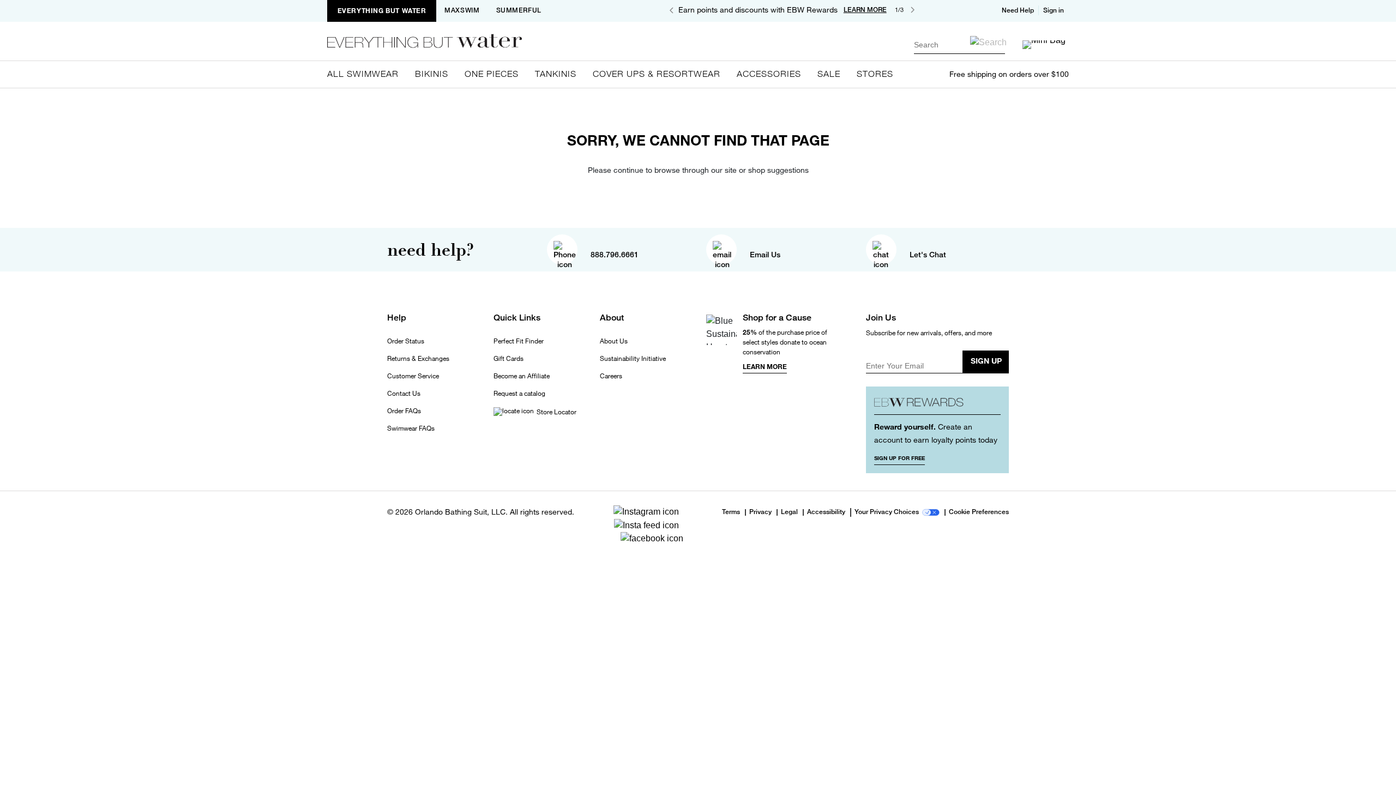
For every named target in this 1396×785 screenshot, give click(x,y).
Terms (731, 512)
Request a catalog (519, 393)
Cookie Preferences (979, 512)
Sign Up (986, 360)
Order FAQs (404, 411)
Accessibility (826, 512)
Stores (875, 73)
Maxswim (461, 10)
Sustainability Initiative (633, 359)
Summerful (518, 10)
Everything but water (382, 11)
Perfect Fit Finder (519, 341)
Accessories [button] (769, 73)
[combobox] (959, 44)
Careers (611, 376)
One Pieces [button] (492, 73)
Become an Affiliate (522, 376)
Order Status (405, 341)
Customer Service (413, 376)
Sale (828, 73)
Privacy (760, 512)
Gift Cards (509, 359)
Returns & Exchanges (418, 359)
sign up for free (899, 458)
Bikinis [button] (431, 73)
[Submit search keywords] (988, 42)
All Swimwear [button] (363, 73)
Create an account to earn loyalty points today (935, 433)
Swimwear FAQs (411, 428)
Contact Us (403, 393)
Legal (789, 512)
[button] (1054, 10)
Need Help (1018, 10)
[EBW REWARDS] (937, 405)
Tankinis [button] (555, 73)
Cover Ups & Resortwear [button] (656, 73)
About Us (614, 341)
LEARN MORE (865, 10)
